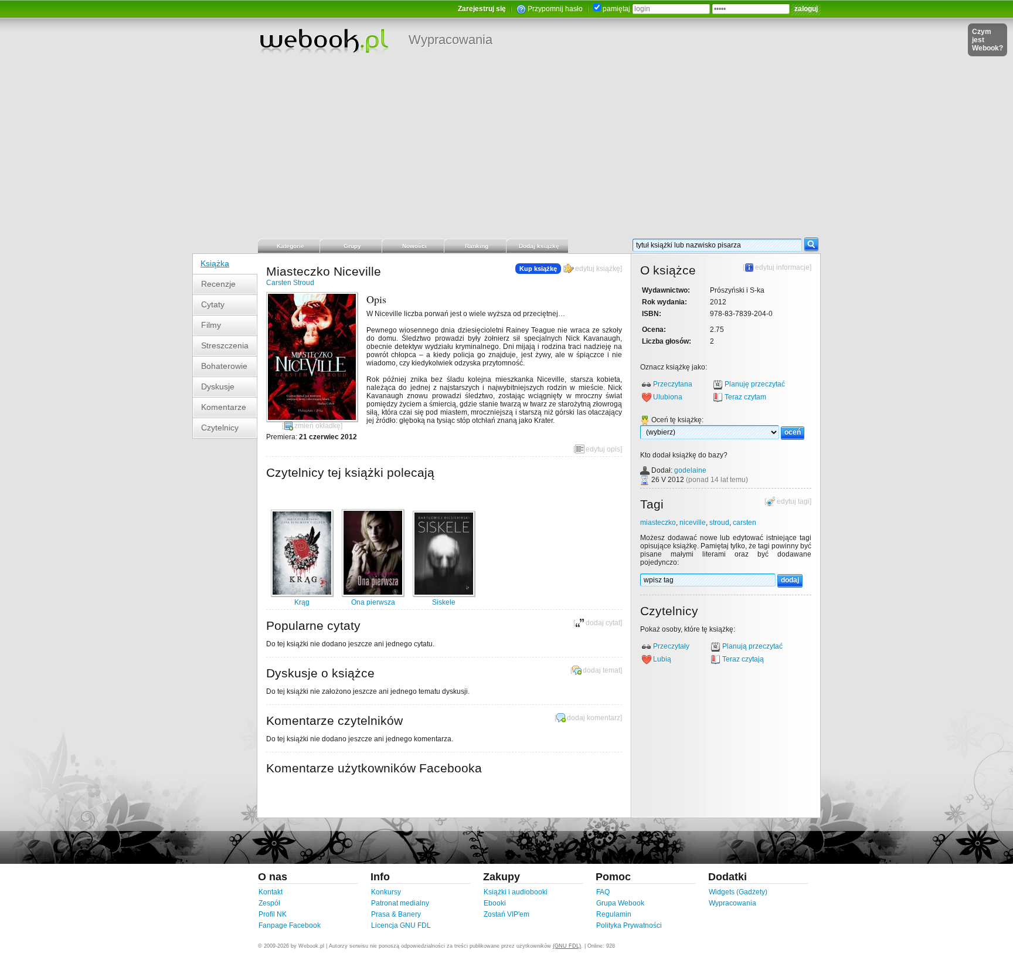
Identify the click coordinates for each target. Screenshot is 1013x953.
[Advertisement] (506, 149)
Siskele (443, 602)
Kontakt (271, 892)
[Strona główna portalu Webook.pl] (324, 40)
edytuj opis (603, 449)
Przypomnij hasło (555, 9)
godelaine (690, 470)
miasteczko (658, 522)
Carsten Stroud (290, 283)
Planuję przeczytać (755, 384)
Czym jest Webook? (987, 40)
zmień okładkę (317, 426)
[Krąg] (302, 594)
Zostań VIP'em (506, 914)
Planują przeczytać (752, 646)
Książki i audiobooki (516, 892)
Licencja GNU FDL (401, 925)
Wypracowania (450, 39)
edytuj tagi (793, 501)
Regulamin (613, 914)
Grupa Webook (620, 903)
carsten (744, 522)
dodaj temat (601, 670)
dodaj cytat (603, 623)
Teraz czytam (745, 397)
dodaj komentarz (593, 718)
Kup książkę (538, 268)
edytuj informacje (782, 267)
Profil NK (273, 914)
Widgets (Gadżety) (738, 892)
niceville (692, 522)
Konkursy (386, 892)
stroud (719, 522)
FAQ (603, 892)
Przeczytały (671, 646)
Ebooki (495, 903)
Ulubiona (667, 397)
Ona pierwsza (373, 602)
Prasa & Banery (396, 914)
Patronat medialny (400, 903)
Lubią (662, 659)
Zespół (269, 903)
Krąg (302, 602)
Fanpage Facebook (290, 925)
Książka (214, 263)
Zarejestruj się (482, 9)
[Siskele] (444, 594)
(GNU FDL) (567, 946)
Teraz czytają (743, 659)
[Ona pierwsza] (373, 594)
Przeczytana (672, 384)
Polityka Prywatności (629, 925)
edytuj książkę (597, 268)
